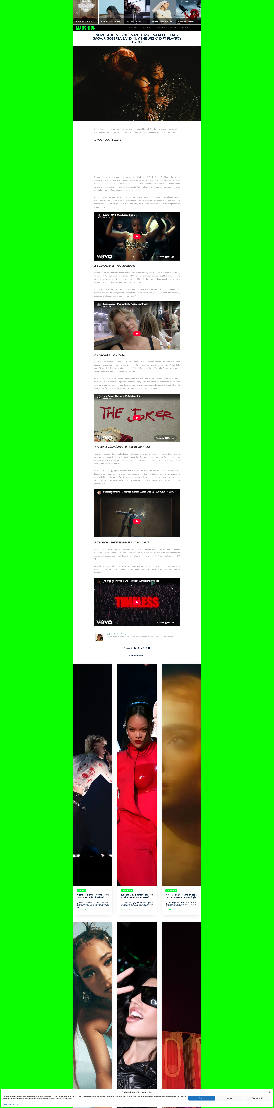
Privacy (17, 1104)
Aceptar (202, 1098)
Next (196, 12)
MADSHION (85, 28)
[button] (270, 1092)
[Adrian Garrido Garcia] (99, 637)
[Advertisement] (137, 157)
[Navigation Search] (194, 28)
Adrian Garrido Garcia (116, 634)
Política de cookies (8, 1104)
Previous (77, 12)
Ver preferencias (257, 1098)
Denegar (229, 1098)
